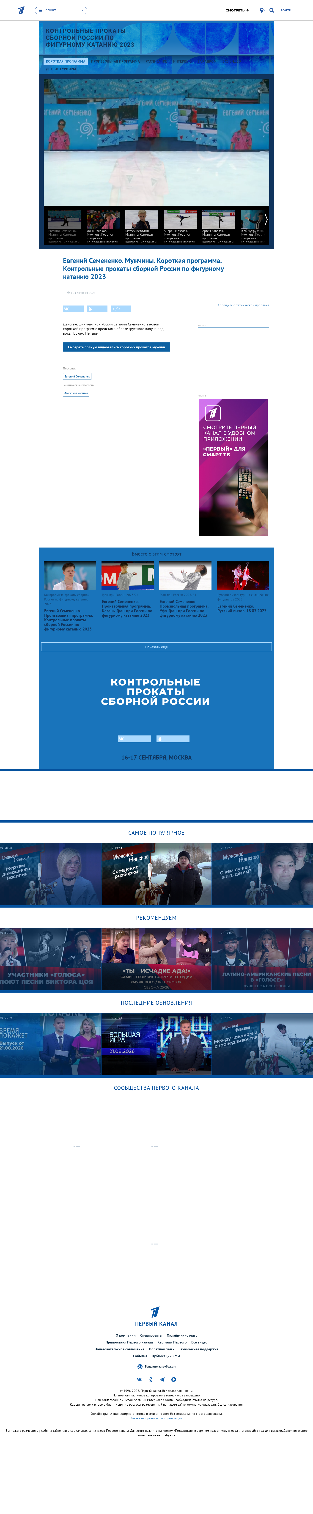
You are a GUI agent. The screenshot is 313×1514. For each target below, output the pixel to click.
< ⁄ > (116, 309)
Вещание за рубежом (160, 1366)
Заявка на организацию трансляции (156, 1418)
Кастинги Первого (172, 1342)
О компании (126, 1335)
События (140, 1356)
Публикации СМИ (166, 1356)
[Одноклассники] (97, 309)
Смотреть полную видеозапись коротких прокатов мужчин (116, 347)
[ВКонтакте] (73, 309)
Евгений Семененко (77, 376)
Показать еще (156, 646)
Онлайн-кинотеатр (182, 1335)
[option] (64, 230)
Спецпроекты (151, 1335)
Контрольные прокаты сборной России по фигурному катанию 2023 (90, 38)
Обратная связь (161, 1349)
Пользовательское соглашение (119, 1349)
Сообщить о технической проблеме (243, 305)
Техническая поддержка (198, 1349)
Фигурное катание (76, 393)
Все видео (199, 1342)
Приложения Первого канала (129, 1342)
